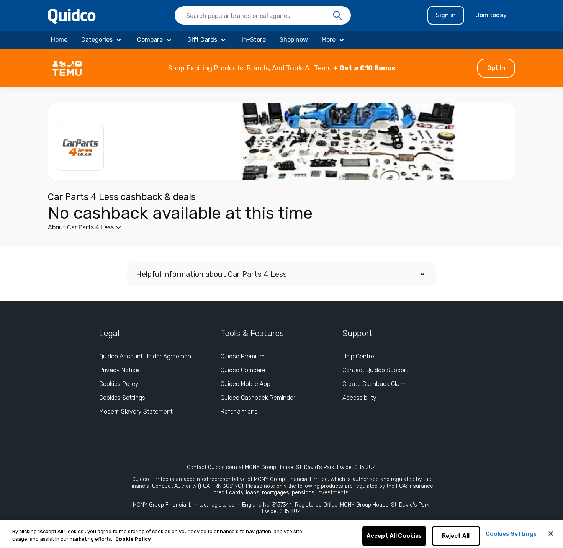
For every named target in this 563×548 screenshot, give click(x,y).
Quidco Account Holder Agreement (146, 356)
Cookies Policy (119, 384)
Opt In (496, 68)
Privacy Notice (119, 370)
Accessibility (359, 397)
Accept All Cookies (394, 536)
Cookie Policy (133, 539)
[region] (281, 534)
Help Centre (358, 356)
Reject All (456, 536)
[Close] (550, 533)
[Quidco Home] (72, 16)
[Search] (337, 16)
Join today (491, 15)
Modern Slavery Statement (136, 411)
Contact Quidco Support (375, 370)
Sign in (446, 15)
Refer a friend (239, 411)
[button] (281, 68)
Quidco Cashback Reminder (258, 397)
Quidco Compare (243, 370)
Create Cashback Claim (374, 384)
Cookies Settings (122, 397)
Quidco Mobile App (245, 384)
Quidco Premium (243, 356)
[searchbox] (263, 15)
